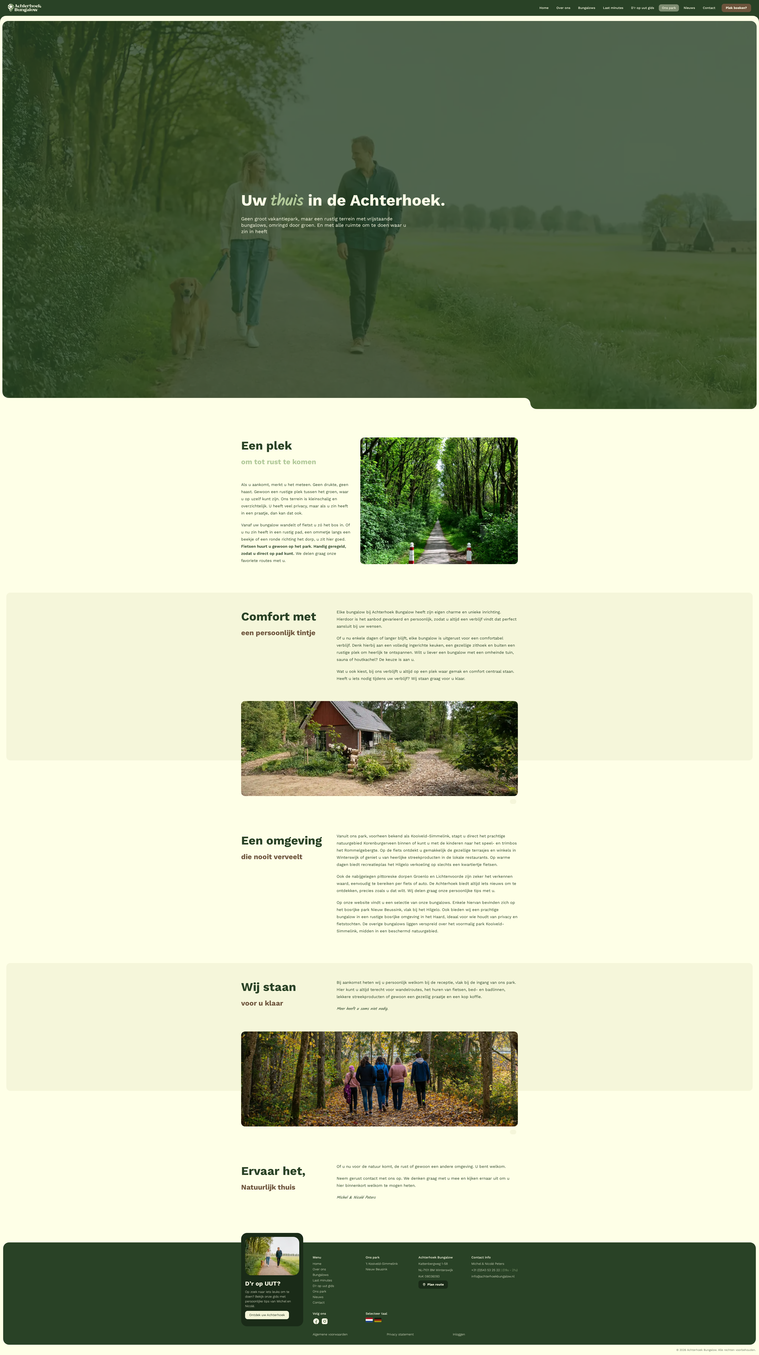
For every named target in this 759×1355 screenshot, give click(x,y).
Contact (319, 1302)
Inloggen (459, 1334)
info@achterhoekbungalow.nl (492, 1276)
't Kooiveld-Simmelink (382, 1264)
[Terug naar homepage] (24, 8)
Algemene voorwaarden (330, 1334)
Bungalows (321, 1275)
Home (317, 1264)
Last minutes (322, 1280)
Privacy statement (400, 1334)
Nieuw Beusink (376, 1269)
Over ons (319, 1269)
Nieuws (318, 1297)
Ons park (319, 1291)
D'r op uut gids (323, 1286)
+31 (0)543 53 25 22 (485, 1270)
